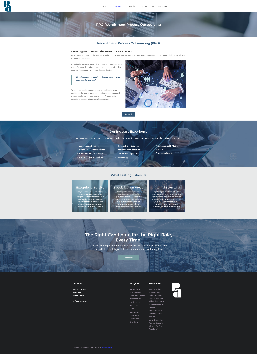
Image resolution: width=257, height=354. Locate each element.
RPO (132, 308)
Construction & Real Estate (91, 153)
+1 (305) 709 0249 (80, 301)
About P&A (135, 289)
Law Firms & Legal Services (129, 153)
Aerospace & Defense (89, 146)
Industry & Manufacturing (128, 150)
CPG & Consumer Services (91, 157)
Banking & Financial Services (92, 150)
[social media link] (182, 347)
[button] (117, 6)
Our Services (135, 292)
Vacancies (134, 312)
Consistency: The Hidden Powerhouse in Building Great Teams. (157, 310)
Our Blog (134, 322)
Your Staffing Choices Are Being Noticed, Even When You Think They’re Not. (157, 295)
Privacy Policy (107, 348)
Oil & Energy (122, 157)
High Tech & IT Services (128, 146)
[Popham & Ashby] (8, 6)
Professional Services (165, 153)
